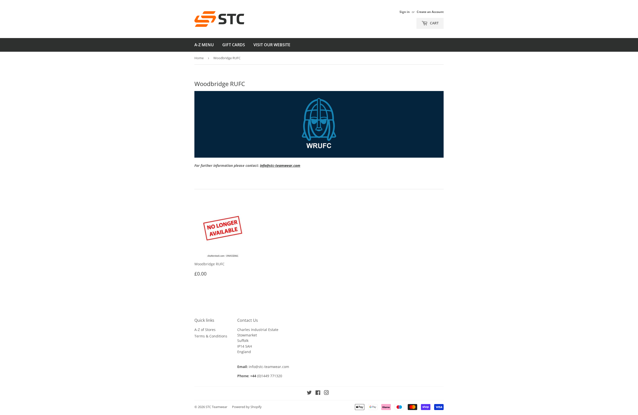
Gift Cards (233, 44)
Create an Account (430, 12)
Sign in (404, 12)
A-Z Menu (204, 44)
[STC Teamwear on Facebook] (317, 393)
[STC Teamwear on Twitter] (309, 393)
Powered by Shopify (247, 407)
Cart (434, 23)
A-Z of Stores (205, 329)
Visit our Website (271, 44)
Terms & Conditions (210, 336)
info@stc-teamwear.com (280, 165)
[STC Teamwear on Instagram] (326, 393)
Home (199, 58)
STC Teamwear (216, 407)
